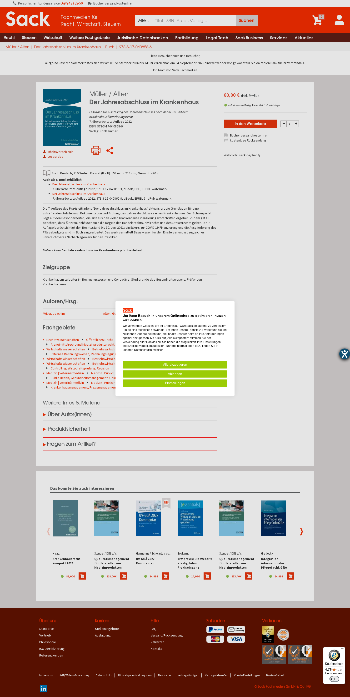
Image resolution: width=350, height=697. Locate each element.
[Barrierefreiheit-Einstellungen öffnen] (344, 353)
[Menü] (342, 650)
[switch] (334, 679)
